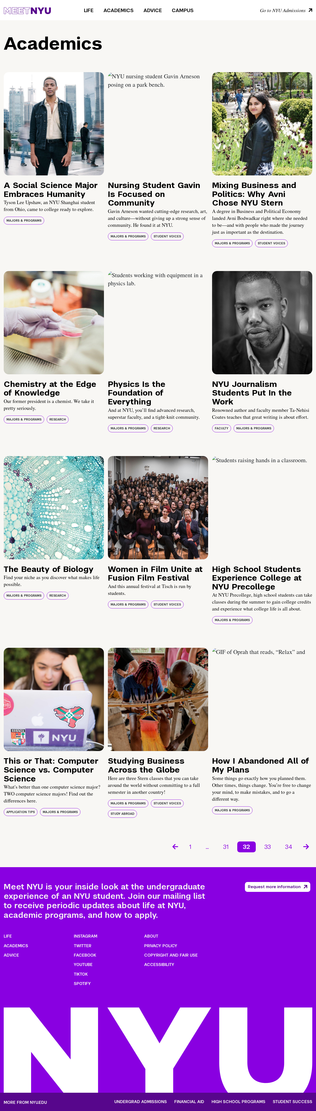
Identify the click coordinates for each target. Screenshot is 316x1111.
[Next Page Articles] (306, 846)
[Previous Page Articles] (174, 846)
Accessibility (159, 964)
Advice (152, 10)
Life (89, 10)
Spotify (82, 983)
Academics (118, 10)
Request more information (274, 886)
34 (288, 847)
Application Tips (20, 812)
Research (57, 419)
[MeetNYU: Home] (27, 10)
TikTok (81, 974)
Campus (183, 10)
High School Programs (238, 1102)
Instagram (85, 936)
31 (226, 847)
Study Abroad (122, 814)
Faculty (221, 428)
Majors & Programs (23, 221)
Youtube (83, 964)
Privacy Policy (160, 945)
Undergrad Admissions (140, 1102)
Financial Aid (189, 1102)
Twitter (82, 945)
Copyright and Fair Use (171, 955)
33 (267, 847)
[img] (54, 123)
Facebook (85, 955)
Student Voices (167, 236)
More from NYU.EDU (25, 1102)
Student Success (292, 1102)
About (151, 936)
